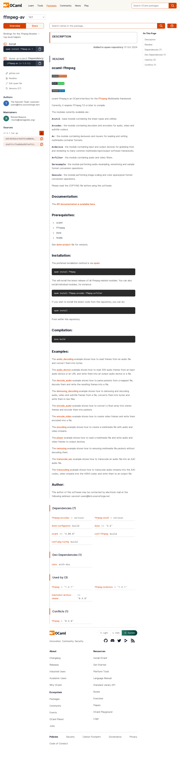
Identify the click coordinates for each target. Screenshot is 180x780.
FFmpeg (102, 98)
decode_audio (64, 380)
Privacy (133, 736)
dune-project (63, 244)
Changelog (55, 658)
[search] (173, 5)
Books (96, 691)
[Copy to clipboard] (40, 49)
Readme (13, 78)
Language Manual (102, 678)
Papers (97, 705)
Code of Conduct (59, 743)
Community (66, 5)
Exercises (98, 698)
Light (105, 633)
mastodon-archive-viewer (62, 597)
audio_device (64, 369)
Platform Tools (101, 671)
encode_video (64, 416)
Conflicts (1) (150, 65)
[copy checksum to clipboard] (41, 138)
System (131, 633)
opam (97, 263)
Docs (35, 25)
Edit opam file (15, 83)
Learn (31, 5)
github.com (14, 73)
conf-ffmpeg (101, 533)
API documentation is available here (76, 204)
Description (150, 39)
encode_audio (64, 405)
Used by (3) (150, 60)
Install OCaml (100, 658)
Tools (40, 5)
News (78, 5)
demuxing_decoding (67, 391)
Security (70, 736)
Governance (115, 736)
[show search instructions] (172, 26)
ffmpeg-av (14, 17)
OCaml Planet (57, 719)
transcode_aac (64, 459)
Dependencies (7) (153, 49)
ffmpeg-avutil (102, 517)
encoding (62, 427)
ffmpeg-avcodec (60, 517)
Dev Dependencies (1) (155, 54)
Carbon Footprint (92, 736)
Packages (51, 5)
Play (86, 5)
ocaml (55, 533)
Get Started (99, 664)
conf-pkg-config (60, 541)
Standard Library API (104, 685)
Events (53, 712)
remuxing (62, 448)
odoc (54, 564)
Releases (54, 664)
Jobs (52, 726)
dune (97, 525)
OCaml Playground (102, 712)
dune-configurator (61, 525)
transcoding (63, 469)
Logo (96, 718)
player (60, 437)
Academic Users (58, 678)
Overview (15, 25)
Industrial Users (58, 671)
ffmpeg (55, 587)
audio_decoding (65, 359)
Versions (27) (15, 88)
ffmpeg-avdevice (104, 587)
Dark (117, 633)
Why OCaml (56, 685)
